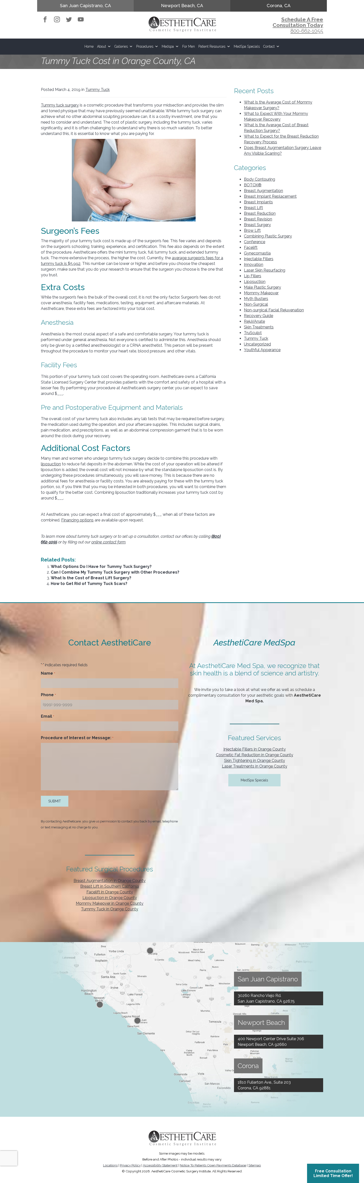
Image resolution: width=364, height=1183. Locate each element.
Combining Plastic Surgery (268, 236)
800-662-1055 (306, 31)
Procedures (144, 46)
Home (89, 46)
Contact (269, 46)
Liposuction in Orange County (109, 897)
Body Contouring (259, 179)
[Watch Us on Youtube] (81, 20)
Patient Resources (211, 46)
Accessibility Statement (160, 1165)
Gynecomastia (257, 253)
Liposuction (254, 281)
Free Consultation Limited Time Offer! (333, 1173)
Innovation (253, 264)
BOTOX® (252, 185)
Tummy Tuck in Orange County (109, 909)
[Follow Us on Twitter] (69, 20)
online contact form (108, 542)
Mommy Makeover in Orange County (109, 903)
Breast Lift (253, 207)
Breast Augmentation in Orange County (110, 880)
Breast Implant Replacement (270, 196)
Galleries (121, 46)
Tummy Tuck (97, 89)
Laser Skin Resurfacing (264, 270)
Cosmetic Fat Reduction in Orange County (254, 755)
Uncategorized (257, 344)
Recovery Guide (258, 315)
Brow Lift (252, 230)
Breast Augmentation (263, 190)
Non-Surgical (256, 304)
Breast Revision (258, 219)
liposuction (51, 464)
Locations (110, 1165)
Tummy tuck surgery (60, 105)
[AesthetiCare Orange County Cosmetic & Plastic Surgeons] (182, 23)
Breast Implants (258, 202)
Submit (54, 801)
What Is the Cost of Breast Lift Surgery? (91, 578)
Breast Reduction (260, 213)
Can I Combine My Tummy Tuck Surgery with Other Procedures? (115, 572)
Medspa (168, 46)
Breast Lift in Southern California (109, 886)
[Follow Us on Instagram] (57, 20)
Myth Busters (256, 298)
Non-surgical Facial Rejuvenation (274, 310)
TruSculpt (253, 332)
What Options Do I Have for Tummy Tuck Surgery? (101, 566)
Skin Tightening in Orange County (254, 760)
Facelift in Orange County (109, 892)
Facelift (251, 247)
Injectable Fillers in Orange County (254, 749)
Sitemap (254, 1165)
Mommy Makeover (261, 293)
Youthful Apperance (262, 349)
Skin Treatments (259, 327)
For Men (188, 46)
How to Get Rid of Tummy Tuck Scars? (89, 583)
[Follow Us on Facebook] (45, 20)
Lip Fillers (252, 276)
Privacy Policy (130, 1165)
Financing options (77, 520)
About (101, 46)
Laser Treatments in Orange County (254, 766)
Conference (254, 241)
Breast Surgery (257, 224)
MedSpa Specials (247, 46)
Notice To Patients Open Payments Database (213, 1165)
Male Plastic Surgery (262, 287)
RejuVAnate (254, 321)
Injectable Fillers (258, 259)
